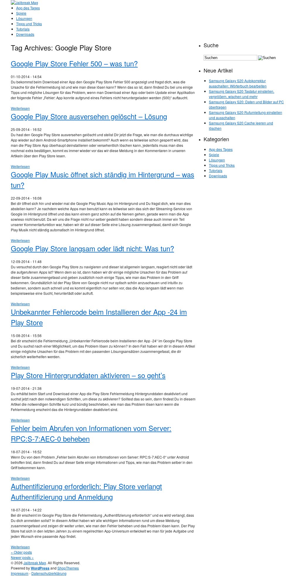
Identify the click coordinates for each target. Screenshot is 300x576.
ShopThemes (68, 567)
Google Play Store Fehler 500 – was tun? (74, 63)
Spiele (21, 13)
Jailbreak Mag (34, 562)
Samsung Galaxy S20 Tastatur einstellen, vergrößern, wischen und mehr (241, 94)
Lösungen (24, 18)
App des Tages (28, 7)
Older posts (21, 552)
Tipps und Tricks (29, 23)
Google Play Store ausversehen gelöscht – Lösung (89, 116)
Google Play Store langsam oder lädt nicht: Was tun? (92, 248)
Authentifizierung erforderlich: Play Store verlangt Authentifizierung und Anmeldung (86, 491)
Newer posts (22, 557)
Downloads (25, 34)
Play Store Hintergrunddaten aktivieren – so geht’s (88, 375)
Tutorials (23, 28)
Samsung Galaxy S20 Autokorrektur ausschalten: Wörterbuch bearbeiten (238, 83)
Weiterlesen (20, 108)
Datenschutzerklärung (49, 573)
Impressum (19, 573)
